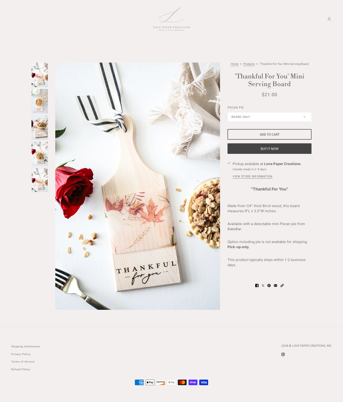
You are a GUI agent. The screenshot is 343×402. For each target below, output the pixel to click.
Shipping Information (25, 346)
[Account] (329, 19)
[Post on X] (263, 285)
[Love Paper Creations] (171, 19)
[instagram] (283, 354)
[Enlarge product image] (137, 186)
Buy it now (269, 149)
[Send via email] (275, 285)
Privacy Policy (21, 354)
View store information (253, 176)
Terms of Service (23, 361)
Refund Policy (20, 369)
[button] (282, 285)
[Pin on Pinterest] (269, 285)
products (249, 64)
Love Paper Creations (282, 164)
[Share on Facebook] (256, 285)
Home (234, 64)
